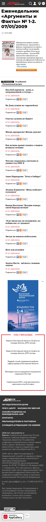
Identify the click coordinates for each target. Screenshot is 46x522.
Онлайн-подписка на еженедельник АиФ (14, 413)
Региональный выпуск (12, 84)
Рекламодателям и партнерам (19, 421)
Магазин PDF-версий (29, 408)
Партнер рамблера (24, 509)
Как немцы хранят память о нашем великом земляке (24, 146)
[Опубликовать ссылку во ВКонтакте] (18, 99)
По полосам (8, 82)
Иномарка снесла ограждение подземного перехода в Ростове (23, 372)
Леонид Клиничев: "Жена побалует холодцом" (23, 190)
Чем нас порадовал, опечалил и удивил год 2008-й (21, 162)
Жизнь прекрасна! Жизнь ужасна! (23, 131)
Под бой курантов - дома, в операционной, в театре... (19, 90)
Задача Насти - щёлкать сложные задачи (22, 264)
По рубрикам (20, 82)
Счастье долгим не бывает (19, 118)
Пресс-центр (9, 408)
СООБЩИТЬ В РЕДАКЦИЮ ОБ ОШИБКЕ (21, 425)
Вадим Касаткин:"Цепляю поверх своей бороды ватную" (22, 206)
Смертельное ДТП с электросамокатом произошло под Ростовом (23, 383)
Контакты (7, 418)
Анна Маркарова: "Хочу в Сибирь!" (23, 176)
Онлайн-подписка (26, 70)
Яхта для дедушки (14, 249)
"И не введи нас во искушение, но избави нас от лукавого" (23, 222)
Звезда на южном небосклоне (21, 236)
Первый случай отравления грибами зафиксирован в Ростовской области (23, 362)
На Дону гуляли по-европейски (21, 105)
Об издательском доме (15, 404)
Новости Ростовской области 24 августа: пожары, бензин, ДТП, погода (23, 342)
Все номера (22, 66)
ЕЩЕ (25, 99)
